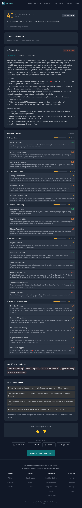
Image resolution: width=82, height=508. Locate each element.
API (56, 3)
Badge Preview (51, 482)
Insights (30, 482)
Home (30, 3)
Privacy (71, 487)
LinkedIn (50, 445)
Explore (37, 3)
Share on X (20, 445)
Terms (51, 491)
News (31, 487)
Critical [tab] (21, 55)
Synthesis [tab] (12, 55)
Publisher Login (51, 495)
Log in (77, 3)
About (72, 478)
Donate (69, 3)
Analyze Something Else (41, 453)
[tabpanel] (41, 92)
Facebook (35, 445)
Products (47, 3)
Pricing (62, 3)
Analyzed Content (16, 36)
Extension (10, 482)
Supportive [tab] (31, 55)
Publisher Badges (51, 478)
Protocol (72, 482)
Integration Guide (51, 487)
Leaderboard (30, 478)
